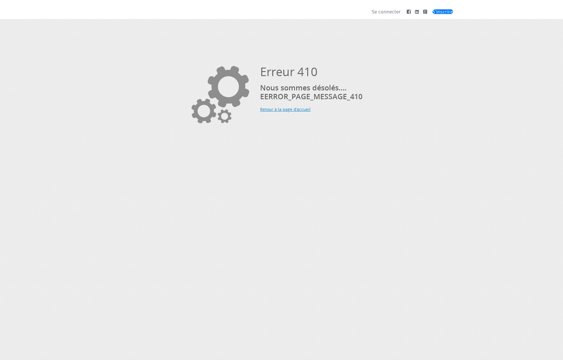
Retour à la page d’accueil (285, 109)
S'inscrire (443, 11)
